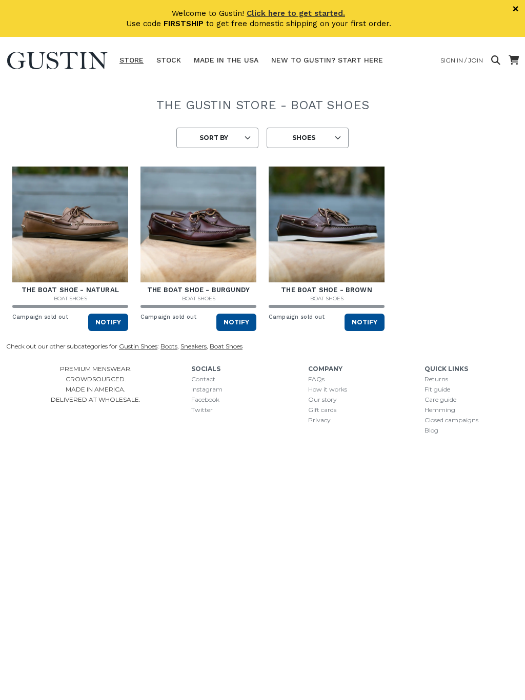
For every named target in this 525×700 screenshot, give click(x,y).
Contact (203, 379)
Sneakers (193, 346)
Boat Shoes (70, 298)
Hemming (440, 410)
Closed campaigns (451, 420)
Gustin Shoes (138, 346)
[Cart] (514, 60)
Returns (436, 379)
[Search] (495, 60)
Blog (431, 430)
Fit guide (437, 389)
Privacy (319, 420)
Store (131, 60)
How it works (327, 389)
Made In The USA (226, 60)
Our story (322, 399)
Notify (108, 322)
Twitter (202, 410)
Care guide (440, 399)
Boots (168, 346)
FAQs (316, 379)
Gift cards (322, 410)
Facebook (205, 399)
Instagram (207, 389)
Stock (168, 60)
